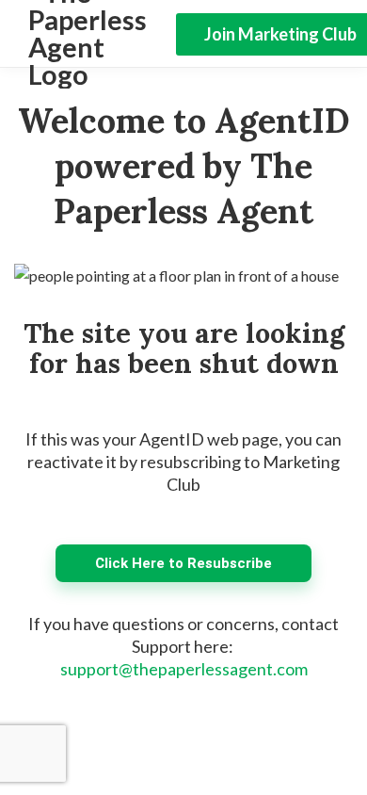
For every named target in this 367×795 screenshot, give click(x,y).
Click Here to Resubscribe (183, 563)
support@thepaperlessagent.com (184, 668)
